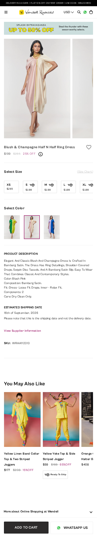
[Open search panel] (79, 12)
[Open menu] (6, 12)
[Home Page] (36, 12)
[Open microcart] (91, 12)
